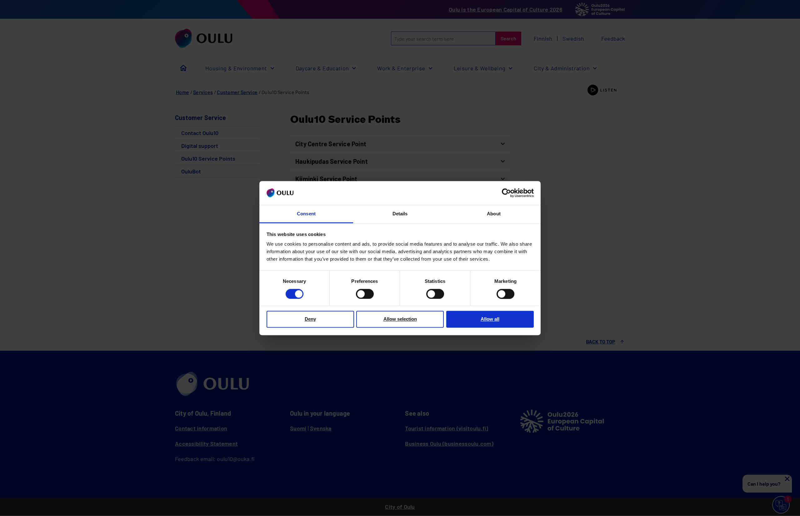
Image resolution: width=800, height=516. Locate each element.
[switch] (365, 294)
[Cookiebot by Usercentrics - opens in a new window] (506, 193)
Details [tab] (400, 214)
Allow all (490, 319)
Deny (310, 319)
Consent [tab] (306, 214)
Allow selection (400, 319)
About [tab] (493, 214)
